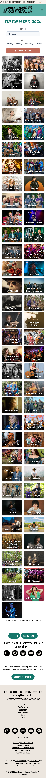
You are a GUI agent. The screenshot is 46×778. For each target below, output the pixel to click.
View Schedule (24, 50)
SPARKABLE (34, 761)
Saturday (29, 43)
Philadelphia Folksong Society (24, 772)
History (23, 715)
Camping (23, 709)
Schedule (14, 635)
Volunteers (23, 712)
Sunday (40, 43)
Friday (19, 43)
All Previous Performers (23, 676)
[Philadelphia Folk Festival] (17, 9)
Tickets (23, 704)
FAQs (23, 718)
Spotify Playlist (29, 635)
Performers (23, 707)
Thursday (9, 43)
